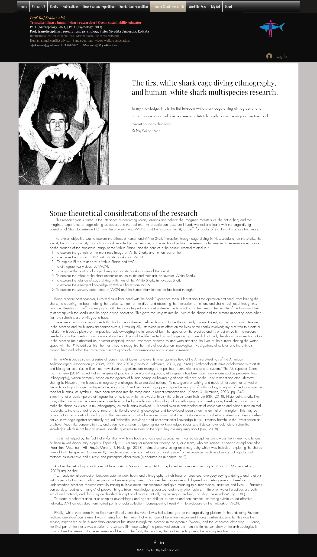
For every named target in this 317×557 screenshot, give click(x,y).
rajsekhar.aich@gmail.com (44, 45)
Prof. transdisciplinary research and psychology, (65, 31)
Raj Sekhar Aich (52, 17)
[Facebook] (155, 542)
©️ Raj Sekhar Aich (106, 45)
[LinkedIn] (162, 542)
